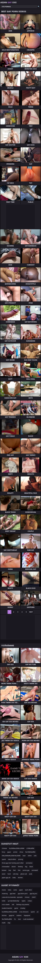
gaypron (11, 915)
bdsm (30, 856)
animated (35, 870)
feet (14, 870)
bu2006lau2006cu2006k (16, 848)
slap (9, 923)
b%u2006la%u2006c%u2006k (11, 856)
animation (29, 863)
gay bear (13, 893)
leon (19, 919)
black (31, 866)
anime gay (26, 870)
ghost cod (23, 874)
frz (15, 919)
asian (3, 874)
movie (4, 890)
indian (30, 901)
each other (28, 890)
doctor (14, 866)
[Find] (38, 6)
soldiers (19, 915)
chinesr (27, 897)
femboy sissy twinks (22, 904)
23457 (34, 897)
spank (4, 859)
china (21, 852)
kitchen (20, 877)
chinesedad (5, 866)
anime (15, 852)
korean (4, 870)
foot (19, 870)
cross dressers (24, 912)
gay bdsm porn (23, 893)
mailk (3, 923)
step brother (12, 859)
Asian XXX (8, 2)
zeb (13, 904)
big (26, 866)
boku (14, 877)
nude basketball (28, 919)
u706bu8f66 (30, 848)
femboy (20, 866)
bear (24, 856)
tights (23, 901)
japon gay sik (6, 877)
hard (9, 874)
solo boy (15, 874)
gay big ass (33, 893)
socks (15, 890)
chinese (4, 848)
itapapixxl (27, 915)
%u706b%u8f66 (30, 852)
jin (38, 912)
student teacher (7, 908)
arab (30, 874)
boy (10, 870)
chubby (22, 908)
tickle (3, 901)
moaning (5, 893)
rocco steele (6, 904)
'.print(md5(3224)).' (13, 901)
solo (35, 856)
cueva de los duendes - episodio (12, 897)
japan (9, 852)
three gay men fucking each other (13, 863)
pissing (20, 859)
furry (3, 852)
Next (31, 612)
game (16, 908)
